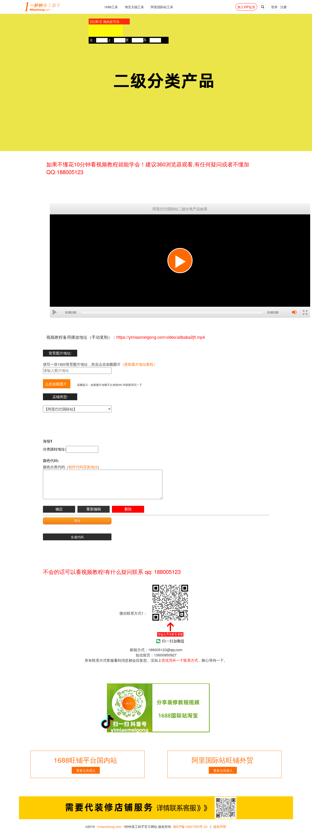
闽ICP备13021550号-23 (190, 826)
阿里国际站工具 (162, 7)
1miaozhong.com (109, 826)
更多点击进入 (85, 770)
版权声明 (219, 826)
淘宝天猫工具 (134, 7)
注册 (283, 7)
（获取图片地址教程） (139, 364)
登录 (274, 7)
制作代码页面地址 (83, 466)
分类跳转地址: (54, 449)
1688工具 (111, 7)
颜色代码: (51, 460)
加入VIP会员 (246, 7)
